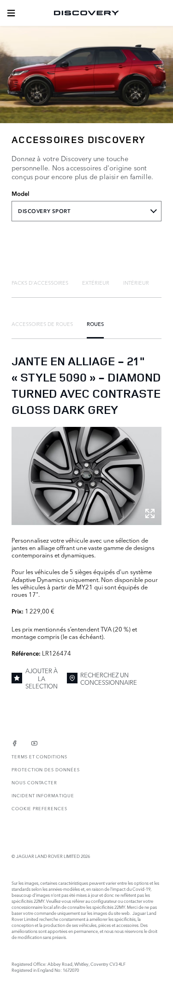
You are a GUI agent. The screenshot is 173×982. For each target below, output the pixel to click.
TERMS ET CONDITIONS (39, 756)
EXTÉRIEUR (95, 282)
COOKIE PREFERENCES (39, 808)
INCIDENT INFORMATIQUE (43, 795)
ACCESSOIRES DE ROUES (42, 323)
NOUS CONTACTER (34, 782)
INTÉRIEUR (136, 282)
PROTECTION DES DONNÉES (46, 769)
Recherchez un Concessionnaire (108, 678)
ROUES (95, 323)
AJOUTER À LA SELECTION (41, 678)
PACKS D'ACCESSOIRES (40, 282)
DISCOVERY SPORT (44, 211)
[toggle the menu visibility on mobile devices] (11, 13)
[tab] (40, 282)
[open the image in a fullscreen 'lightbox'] (86, 476)
